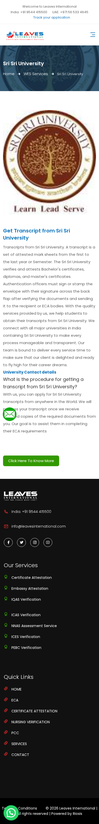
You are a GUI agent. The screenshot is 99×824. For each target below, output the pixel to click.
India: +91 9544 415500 (29, 12)
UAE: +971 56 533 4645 (70, 12)
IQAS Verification (26, 599)
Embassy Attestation (29, 588)
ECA (14, 700)
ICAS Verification (26, 615)
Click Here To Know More (31, 460)
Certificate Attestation (31, 577)
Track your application (51, 17)
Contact (20, 754)
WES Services (36, 73)
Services (19, 744)
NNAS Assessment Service (34, 626)
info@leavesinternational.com (38, 526)
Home (8, 73)
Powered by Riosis (66, 813)
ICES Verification (25, 636)
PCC (15, 733)
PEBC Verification (26, 647)
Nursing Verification (30, 722)
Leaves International (77, 808)
